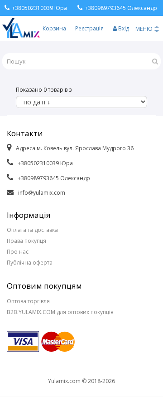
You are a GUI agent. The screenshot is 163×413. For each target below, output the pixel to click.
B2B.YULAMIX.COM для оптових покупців (60, 312)
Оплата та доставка (32, 230)
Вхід (123, 28)
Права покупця (26, 241)
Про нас (18, 252)
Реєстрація (89, 28)
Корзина (54, 28)
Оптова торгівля (28, 301)
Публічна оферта (30, 262)
